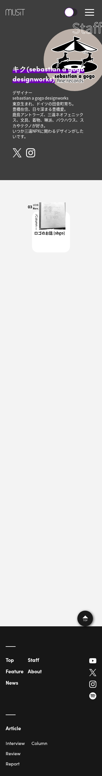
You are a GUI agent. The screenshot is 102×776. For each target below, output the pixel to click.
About (35, 671)
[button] (89, 12)
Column (39, 743)
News (12, 682)
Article (13, 728)
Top (10, 659)
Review (13, 753)
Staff (33, 659)
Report (13, 764)
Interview (15, 743)
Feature (15, 671)
